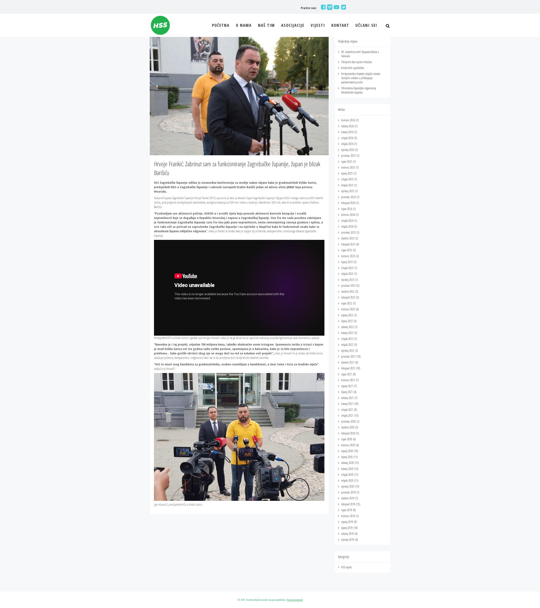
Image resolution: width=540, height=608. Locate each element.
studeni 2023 (347, 238)
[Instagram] (329, 7)
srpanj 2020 (347, 451)
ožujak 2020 (347, 475)
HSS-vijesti (346, 567)
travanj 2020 (347, 469)
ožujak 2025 (347, 179)
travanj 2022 (347, 333)
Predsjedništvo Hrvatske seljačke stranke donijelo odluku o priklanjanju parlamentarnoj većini (360, 78)
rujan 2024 (346, 209)
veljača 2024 (347, 226)
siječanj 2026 (347, 150)
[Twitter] (342, 7)
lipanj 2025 (347, 173)
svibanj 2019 (347, 534)
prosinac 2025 (348, 156)
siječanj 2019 (347, 540)
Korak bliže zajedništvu (352, 68)
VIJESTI (318, 25)
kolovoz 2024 (348, 215)
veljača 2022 (347, 345)
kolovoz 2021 (348, 380)
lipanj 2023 (347, 262)
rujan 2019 (346, 510)
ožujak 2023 (347, 268)
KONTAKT (340, 25)
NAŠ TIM (266, 25)
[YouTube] (335, 7)
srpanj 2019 (347, 522)
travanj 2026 (347, 132)
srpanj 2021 (347, 386)
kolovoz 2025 (348, 167)
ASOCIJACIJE (292, 25)
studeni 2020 (347, 427)
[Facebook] (322, 7)
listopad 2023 (348, 244)
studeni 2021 (347, 362)
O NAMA (244, 25)
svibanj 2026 (347, 126)
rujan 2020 (346, 439)
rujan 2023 (346, 250)
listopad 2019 (348, 504)
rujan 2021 (346, 374)
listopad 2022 (348, 297)
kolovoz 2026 (348, 120)
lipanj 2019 (347, 528)
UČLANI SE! (366, 25)
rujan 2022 (346, 303)
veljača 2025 (347, 185)
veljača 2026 (347, 144)
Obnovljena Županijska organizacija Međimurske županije (358, 90)
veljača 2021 (347, 415)
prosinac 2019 (348, 492)
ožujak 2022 (347, 339)
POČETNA (221, 25)
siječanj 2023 (347, 280)
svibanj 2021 (347, 398)
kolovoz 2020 (348, 445)
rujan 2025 (346, 161)
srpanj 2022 (347, 315)
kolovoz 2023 (348, 256)
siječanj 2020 (347, 486)
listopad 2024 (348, 203)
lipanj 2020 (347, 457)
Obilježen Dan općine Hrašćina (356, 62)
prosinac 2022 (348, 286)
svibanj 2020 (347, 463)
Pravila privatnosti (295, 600)
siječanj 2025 (347, 191)
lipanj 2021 (347, 392)
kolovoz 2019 (348, 516)
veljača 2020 (347, 480)
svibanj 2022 (347, 327)
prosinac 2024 (348, 197)
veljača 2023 (347, 274)
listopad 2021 (348, 368)
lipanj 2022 (347, 321)
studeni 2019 (347, 498)
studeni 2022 (347, 291)
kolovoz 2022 (348, 309)
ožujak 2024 (347, 221)
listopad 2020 (348, 433)
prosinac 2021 (348, 356)
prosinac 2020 (348, 421)
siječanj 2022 (347, 351)
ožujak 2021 (347, 410)
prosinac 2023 (348, 232)
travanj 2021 (347, 404)
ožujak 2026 (347, 138)
